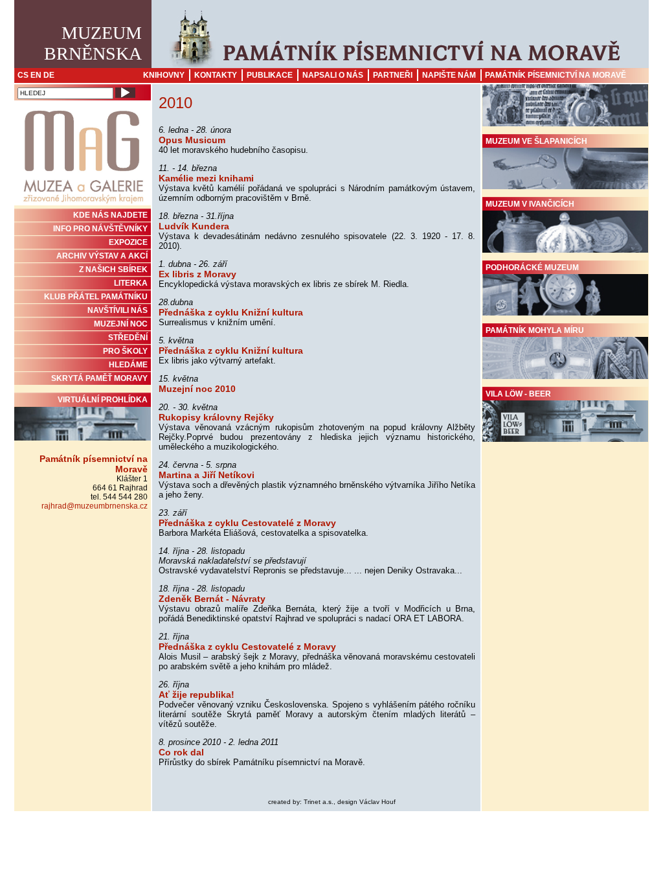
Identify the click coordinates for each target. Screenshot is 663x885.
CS (22, 75)
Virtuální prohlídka (103, 399)
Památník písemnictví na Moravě (555, 75)
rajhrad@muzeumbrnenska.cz (94, 506)
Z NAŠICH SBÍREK (113, 269)
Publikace (270, 75)
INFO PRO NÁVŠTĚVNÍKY (100, 228)
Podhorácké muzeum (532, 267)
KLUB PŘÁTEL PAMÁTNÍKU (96, 296)
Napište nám (449, 75)
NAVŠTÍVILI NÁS (117, 310)
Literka (131, 283)
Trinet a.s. (318, 801)
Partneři (392, 75)
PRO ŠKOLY (125, 351)
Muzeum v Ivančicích (530, 204)
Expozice (128, 242)
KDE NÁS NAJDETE (110, 215)
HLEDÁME (128, 364)
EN (35, 75)
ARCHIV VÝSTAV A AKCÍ (102, 255)
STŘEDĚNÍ (128, 337)
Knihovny (164, 75)
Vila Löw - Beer (518, 393)
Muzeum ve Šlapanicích (536, 141)
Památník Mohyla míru (535, 330)
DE (48, 75)
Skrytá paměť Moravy (99, 378)
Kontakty (215, 75)
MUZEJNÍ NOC (121, 323)
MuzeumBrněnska (93, 43)
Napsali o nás (332, 75)
